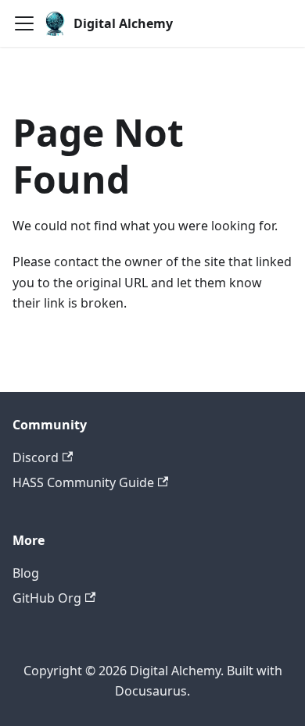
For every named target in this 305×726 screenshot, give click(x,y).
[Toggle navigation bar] (24, 23)
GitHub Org (47, 598)
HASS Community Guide (83, 482)
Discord (36, 457)
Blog (26, 573)
